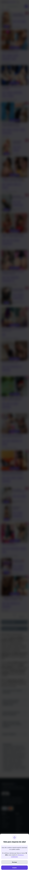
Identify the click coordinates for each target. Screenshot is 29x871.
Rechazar (14, 862)
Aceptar (14, 867)
